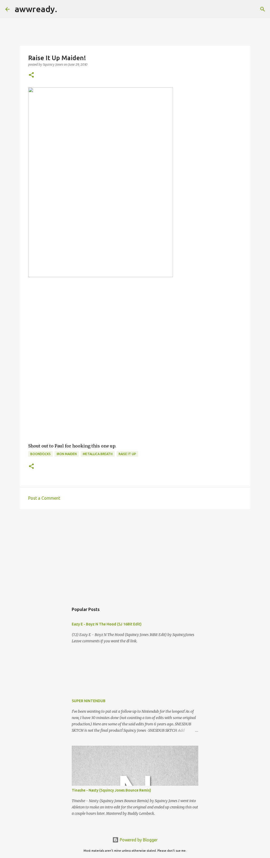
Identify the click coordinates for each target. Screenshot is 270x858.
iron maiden (67, 454)
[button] (31, 75)
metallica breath (98, 454)
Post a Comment (44, 498)
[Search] (64, 9)
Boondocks (40, 454)
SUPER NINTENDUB (88, 701)
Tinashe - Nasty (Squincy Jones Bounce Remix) (111, 790)
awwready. (36, 9)
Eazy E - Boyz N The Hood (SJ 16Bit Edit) (107, 624)
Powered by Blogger (138, 839)
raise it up (127, 454)
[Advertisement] (135, 554)
